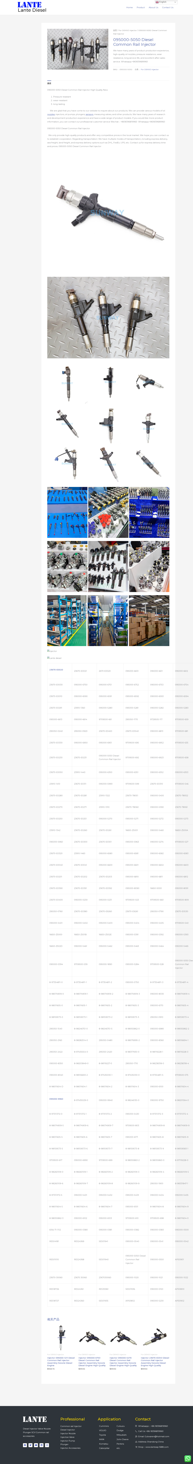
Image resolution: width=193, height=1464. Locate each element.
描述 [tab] (49, 83)
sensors (89, 114)
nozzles (51, 114)
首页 (115, 30)
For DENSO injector (128, 30)
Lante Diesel (32, 10)
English (162, 2)
